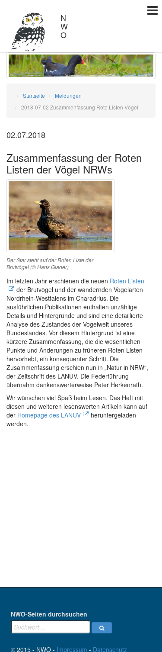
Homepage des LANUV (49, 415)
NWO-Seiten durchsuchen (49, 614)
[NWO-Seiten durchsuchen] (102, 627)
